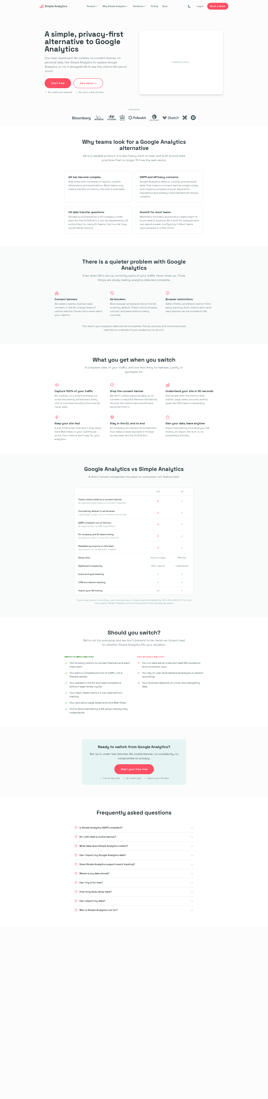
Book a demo (218, 6)
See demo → (88, 83)
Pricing (154, 6)
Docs (165, 6)
